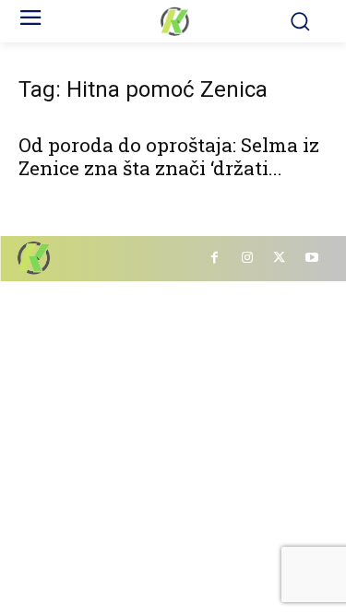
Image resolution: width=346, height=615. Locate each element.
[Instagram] (247, 258)
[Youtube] (311, 258)
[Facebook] (214, 258)
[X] (279, 258)
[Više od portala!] (173, 21)
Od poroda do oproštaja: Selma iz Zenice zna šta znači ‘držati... (168, 156)
